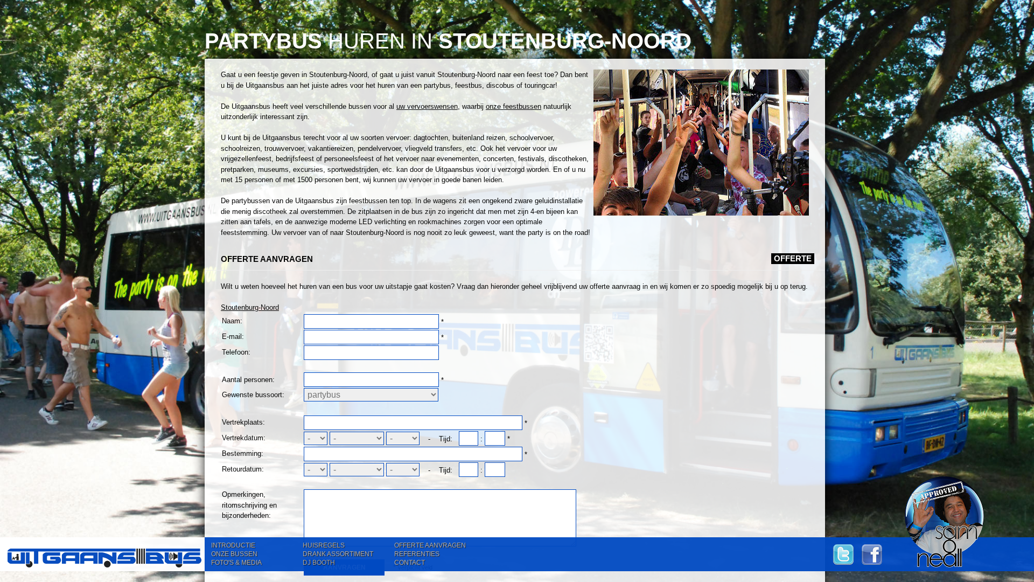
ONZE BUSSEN (234, 554)
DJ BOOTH (319, 562)
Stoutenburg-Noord (250, 307)
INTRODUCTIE (233, 545)
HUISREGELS (324, 545)
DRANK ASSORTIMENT (338, 554)
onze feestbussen (513, 106)
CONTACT (409, 562)
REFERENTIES (416, 554)
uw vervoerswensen (427, 106)
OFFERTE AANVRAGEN (430, 545)
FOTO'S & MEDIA (236, 562)
